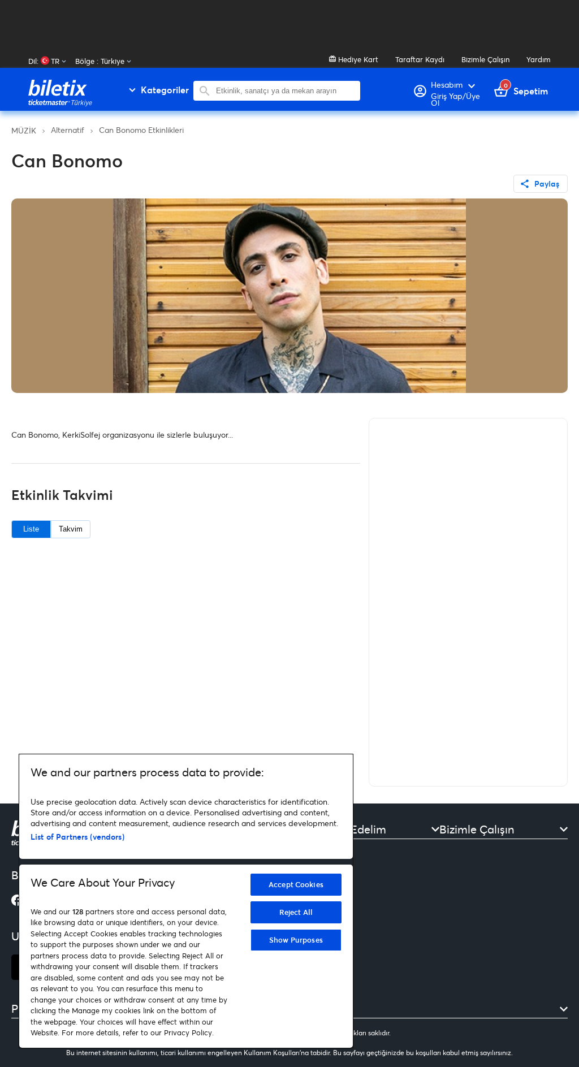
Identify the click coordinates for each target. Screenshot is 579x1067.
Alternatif (67, 129)
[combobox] (285, 90)
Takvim (71, 529)
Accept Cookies (296, 884)
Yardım (538, 59)
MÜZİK (23, 130)
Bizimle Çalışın (485, 59)
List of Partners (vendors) (77, 836)
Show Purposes (296, 940)
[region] (186, 901)
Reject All (296, 912)
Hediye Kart (357, 59)
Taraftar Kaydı (419, 59)
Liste (31, 529)
